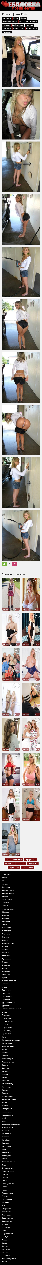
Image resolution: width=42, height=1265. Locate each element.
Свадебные (6, 1209)
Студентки (6, 1227)
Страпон (5, 1224)
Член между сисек (9, 1259)
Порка (4, 1190)
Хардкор (5, 1252)
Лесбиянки (6, 1081)
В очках (5, 950)
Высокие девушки (9, 981)
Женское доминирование (11, 1040)
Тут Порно (21, 864)
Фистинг (5, 1246)
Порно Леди (14, 868)
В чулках (5, 962)
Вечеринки (6, 971)
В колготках (6, 928)
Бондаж (5, 896)
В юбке (4, 968)
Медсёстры (6, 1112)
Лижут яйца (6, 1087)
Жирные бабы (7, 1043)
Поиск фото (6, 875)
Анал (3, 881)
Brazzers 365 (28, 868)
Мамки (4, 1103)
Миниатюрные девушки (11, 1124)
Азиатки (5, 878)
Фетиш (4, 1243)
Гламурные (6, 993)
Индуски (5, 1053)
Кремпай (5, 1071)
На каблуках (6, 1134)
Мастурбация (7, 1109)
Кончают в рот (7, 1059)
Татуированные (8, 1234)
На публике (6, 1140)
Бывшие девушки (8, 909)
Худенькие (6, 1256)
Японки (4, 1262)
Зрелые (5, 1049)
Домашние (6, 1015)
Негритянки (6, 1152)
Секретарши (6, 1215)
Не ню (4, 1149)
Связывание (6, 1212)
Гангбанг (5, 984)
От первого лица (8, 1168)
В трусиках (7, 29)
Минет (4, 1121)
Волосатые (6, 975)
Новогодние (6, 1156)
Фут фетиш (7, 18)
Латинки (5, 1078)
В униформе (6, 959)
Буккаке (5, 906)
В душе (4, 925)
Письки (4, 1181)
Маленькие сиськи (10, 22)
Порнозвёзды (7, 1193)
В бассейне (6, 912)
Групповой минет (8, 1003)
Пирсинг (5, 1174)
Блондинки (23, 22)
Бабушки (5, 884)
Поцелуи (5, 1196)
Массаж (5, 1106)
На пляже (5, 1137)
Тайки (4, 1231)
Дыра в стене (7, 1028)
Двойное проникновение (11, 1009)
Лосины (5, 1093)
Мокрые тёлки (18, 29)
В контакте (6, 934)
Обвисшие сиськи (8, 1162)
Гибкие (4, 987)
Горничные (6, 999)
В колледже (6, 931)
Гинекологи (6, 990)
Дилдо (4, 1012)
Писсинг (5, 1177)
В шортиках (7, 32)
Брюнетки (5, 903)
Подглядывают (8, 1184)
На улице (29, 25)
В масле (5, 940)
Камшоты (5, 1056)
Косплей (5, 1065)
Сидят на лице (7, 1218)
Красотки (33, 22)
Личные (5, 1090)
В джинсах (6, 921)
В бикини (5, 915)
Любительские (18, 25)
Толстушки (6, 1237)
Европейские (7, 1034)
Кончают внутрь (8, 1062)
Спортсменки (7, 1221)
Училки (4, 1240)
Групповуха (6, 1006)
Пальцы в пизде (8, 1171)
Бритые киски (7, 900)
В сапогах (5, 953)
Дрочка (5, 1024)
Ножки (23, 18)
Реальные (5, 1202)
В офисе (5, 946)
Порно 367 (32, 864)
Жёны (4, 1037)
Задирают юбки (8, 1046)
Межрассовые (7, 1115)
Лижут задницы (8, 1084)
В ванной (5, 918)
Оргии (4, 1165)
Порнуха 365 (30, 860)
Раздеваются (31, 29)
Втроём (4, 978)
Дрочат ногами (7, 1021)
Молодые (6, 25)
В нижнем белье (8, 943)
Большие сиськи (8, 890)
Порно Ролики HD (14, 860)
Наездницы (6, 1146)
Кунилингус (6, 1074)
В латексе (5, 937)
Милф (4, 1118)
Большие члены (8, 893)
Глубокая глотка (8, 996)
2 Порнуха (9, 864)
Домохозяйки (7, 1018)
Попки (15, 18)
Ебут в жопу (6, 1031)
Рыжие (4, 1206)
